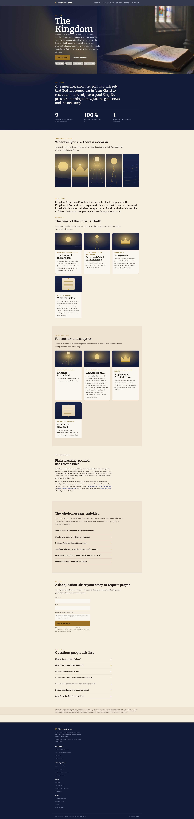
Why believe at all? (59, 769)
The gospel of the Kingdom (61, 749)
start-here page (106, 488)
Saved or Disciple (108, 2)
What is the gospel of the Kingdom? (69, 665)
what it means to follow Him (67, 488)
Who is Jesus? (59, 63)
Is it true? (68, 63)
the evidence (107, 486)
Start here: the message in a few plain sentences (74, 531)
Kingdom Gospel (65, 3)
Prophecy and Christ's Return (122, 376)
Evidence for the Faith (63, 374)
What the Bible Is (66, 298)
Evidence (119, 2)
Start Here (135, 2)
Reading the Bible (89, 63)
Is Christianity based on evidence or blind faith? (74, 678)
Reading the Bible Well (63, 426)
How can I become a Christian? (67, 671)
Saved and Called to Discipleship (95, 258)
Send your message (63, 623)
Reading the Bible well (60, 775)
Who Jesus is (58, 755)
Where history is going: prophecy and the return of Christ (78, 555)
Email (56, 605)
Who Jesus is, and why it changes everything (72, 537)
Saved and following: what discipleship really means (76, 549)
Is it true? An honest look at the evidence (71, 543)
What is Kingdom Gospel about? (68, 659)
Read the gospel (62, 57)
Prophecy (127, 2)
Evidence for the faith (60, 766)
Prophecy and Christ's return (62, 772)
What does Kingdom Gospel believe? (69, 696)
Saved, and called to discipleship (63, 752)
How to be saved (59, 785)
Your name (57, 597)
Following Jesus (78, 63)
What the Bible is (59, 758)
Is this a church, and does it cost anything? (72, 690)
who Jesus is (98, 486)
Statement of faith (59, 801)
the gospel (90, 486)
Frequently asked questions (61, 788)
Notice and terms (59, 807)
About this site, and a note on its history (71, 562)
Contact (57, 804)
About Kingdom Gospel (60, 798)
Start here (57, 782)
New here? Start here (80, 57)
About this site (58, 791)
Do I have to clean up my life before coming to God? (75, 684)
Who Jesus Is (121, 255)
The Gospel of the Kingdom (64, 256)
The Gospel (97, 2)
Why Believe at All (95, 372)
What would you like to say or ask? (64, 612)
